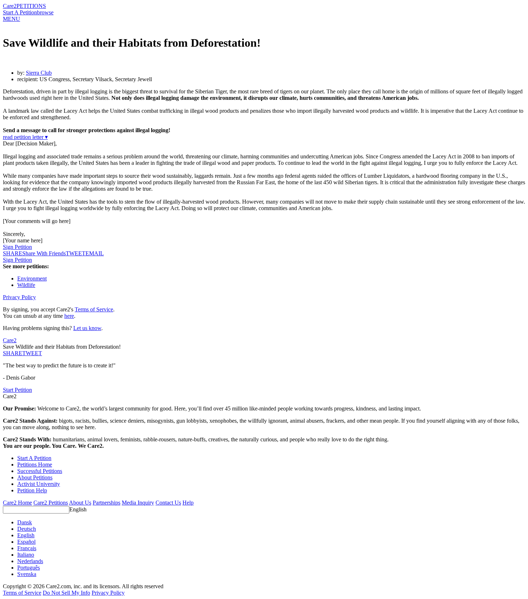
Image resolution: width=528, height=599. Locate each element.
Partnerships (106, 503)
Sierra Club (39, 73)
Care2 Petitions (50, 503)
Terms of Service (94, 309)
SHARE (12, 353)
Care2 (10, 6)
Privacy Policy (19, 297)
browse (45, 12)
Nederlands (30, 561)
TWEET (75, 253)
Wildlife (26, 285)
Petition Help (32, 490)
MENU (11, 19)
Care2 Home (17, 503)
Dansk (24, 522)
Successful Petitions (39, 471)
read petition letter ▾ (25, 137)
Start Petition (17, 390)
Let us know (87, 328)
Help (188, 503)
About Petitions (34, 477)
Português (28, 568)
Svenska (26, 574)
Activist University (38, 484)
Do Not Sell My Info (66, 593)
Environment (32, 278)
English (78, 509)
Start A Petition (20, 12)
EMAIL (94, 253)
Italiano (25, 555)
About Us (80, 503)
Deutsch (26, 529)
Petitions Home (34, 464)
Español (26, 542)
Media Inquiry (138, 503)
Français (26, 548)
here (69, 316)
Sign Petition (17, 247)
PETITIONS (31, 6)
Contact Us (168, 503)
